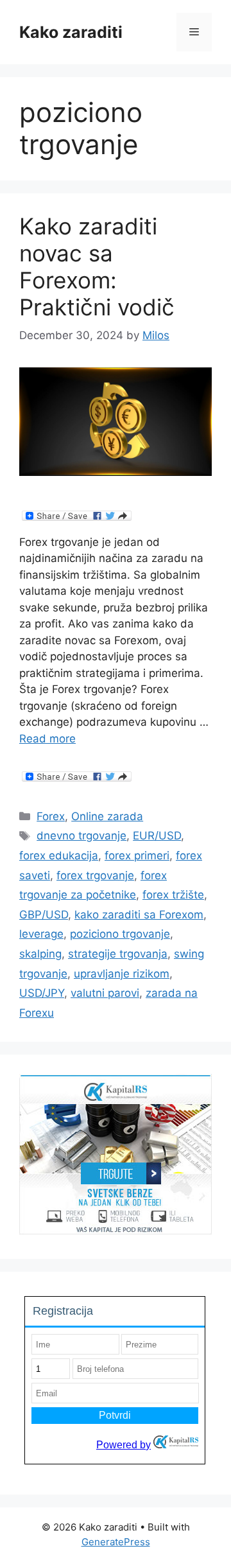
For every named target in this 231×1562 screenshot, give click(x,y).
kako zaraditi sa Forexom (138, 914)
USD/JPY (41, 993)
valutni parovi (105, 993)
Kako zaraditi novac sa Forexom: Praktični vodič (97, 266)
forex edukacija (58, 855)
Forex (51, 816)
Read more (47, 738)
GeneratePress (115, 1542)
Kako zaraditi (71, 32)
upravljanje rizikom (121, 973)
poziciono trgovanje (120, 933)
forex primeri (137, 855)
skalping (40, 953)
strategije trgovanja (117, 953)
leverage (41, 933)
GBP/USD (43, 914)
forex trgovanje (95, 875)
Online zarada (107, 816)
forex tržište (173, 894)
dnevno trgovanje (81, 835)
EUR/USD (157, 835)
